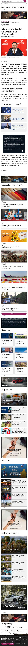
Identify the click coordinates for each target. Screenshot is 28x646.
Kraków (7, 547)
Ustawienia (18, 643)
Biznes (8, 7)
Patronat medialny (6, 633)
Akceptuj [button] (4, 643)
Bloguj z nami (20, 631)
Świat (14, 7)
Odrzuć (11, 643)
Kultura (7, 471)
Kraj (2, 7)
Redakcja (13, 631)
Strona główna (4, 21)
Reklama (7, 631)
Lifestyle (21, 7)
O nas (2, 631)
